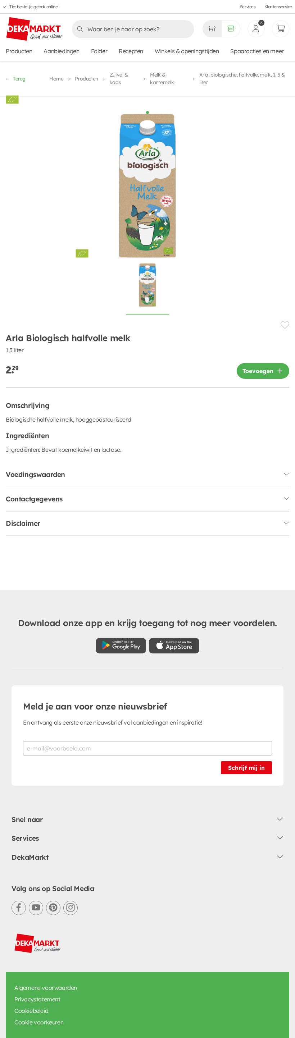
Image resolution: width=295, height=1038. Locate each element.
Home (56, 78)
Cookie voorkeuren (38, 1022)
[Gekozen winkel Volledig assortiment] (212, 28)
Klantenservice (278, 6)
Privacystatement (37, 999)
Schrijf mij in (246, 767)
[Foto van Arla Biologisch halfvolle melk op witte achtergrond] (147, 288)
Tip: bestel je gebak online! (34, 6)
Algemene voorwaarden (45, 987)
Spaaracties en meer (256, 51)
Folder (99, 51)
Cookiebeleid (31, 1010)
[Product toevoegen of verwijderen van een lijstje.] (285, 325)
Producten (19, 51)
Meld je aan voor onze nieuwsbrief (95, 706)
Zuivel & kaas (119, 79)
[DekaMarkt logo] (34, 29)
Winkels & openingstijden (187, 51)
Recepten (131, 51)
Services (248, 6)
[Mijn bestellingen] (280, 28)
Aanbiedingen (61, 51)
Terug (19, 78)
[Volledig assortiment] (230, 28)
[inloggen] (256, 28)
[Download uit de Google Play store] (121, 645)
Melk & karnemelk (162, 79)
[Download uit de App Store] (174, 645)
